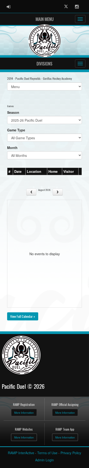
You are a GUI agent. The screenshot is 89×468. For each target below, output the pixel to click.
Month (12, 147)
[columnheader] (10, 171)
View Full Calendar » (22, 316)
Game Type (16, 130)
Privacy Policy (71, 452)
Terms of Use (47, 452)
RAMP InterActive (21, 452)
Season (13, 112)
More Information (24, 412)
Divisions (44, 63)
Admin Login (44, 460)
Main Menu (45, 19)
